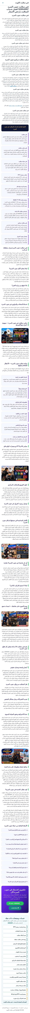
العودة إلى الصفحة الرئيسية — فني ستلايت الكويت (15, 1002)
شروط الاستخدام (5, 1007)
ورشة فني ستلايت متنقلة (20, 939)
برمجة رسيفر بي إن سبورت (19, 969)
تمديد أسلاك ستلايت (21, 935)
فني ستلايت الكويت (22, 3)
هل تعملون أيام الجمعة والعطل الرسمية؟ (17, 867)
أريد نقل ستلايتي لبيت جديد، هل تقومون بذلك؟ (16, 872)
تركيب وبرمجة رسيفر (21, 985)
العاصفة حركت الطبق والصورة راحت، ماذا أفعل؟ (15, 853)
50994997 (10, 923)
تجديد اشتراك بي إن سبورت (19, 998)
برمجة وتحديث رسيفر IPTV (19, 927)
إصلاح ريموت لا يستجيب (20, 956)
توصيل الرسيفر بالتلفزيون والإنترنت (18, 977)
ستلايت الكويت (13, 86)
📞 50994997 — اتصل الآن (15, 903)
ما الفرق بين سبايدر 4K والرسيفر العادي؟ (17, 830)
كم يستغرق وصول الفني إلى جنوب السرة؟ (17, 881)
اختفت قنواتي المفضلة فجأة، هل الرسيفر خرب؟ (16, 844)
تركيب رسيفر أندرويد (21, 973)
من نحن (26, 1007)
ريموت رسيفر (12, 105)
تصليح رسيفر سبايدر (21, 964)
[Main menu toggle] (2, 2)
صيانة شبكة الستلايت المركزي (19, 960)
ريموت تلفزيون (19, 105)
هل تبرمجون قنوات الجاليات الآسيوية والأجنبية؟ (16, 877)
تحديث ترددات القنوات (21, 952)
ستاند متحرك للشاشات (20, 931)
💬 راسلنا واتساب (15, 908)
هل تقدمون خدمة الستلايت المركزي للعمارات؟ (16, 848)
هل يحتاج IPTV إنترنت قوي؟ (20, 834)
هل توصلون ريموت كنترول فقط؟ (19, 858)
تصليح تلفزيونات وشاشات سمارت (18, 990)
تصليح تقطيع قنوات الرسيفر (19, 943)
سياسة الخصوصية (14, 1007)
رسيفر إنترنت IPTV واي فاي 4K (18, 994)
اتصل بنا (21, 1007)
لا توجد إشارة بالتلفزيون (20, 948)
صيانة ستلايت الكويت (21, 981)
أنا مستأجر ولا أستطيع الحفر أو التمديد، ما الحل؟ (16, 839)
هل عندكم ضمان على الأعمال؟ (19, 863)
